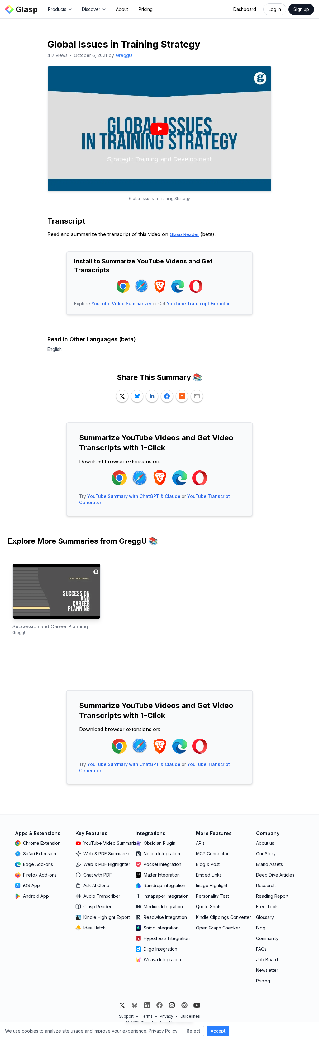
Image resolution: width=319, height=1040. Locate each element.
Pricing (146, 9)
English (54, 349)
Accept (218, 1030)
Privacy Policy (163, 1030)
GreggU (124, 55)
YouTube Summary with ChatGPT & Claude (133, 496)
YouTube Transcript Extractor (198, 303)
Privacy (166, 1016)
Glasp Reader (184, 234)
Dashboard (244, 9)
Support (126, 1016)
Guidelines (190, 1016)
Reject (193, 1030)
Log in (275, 9)
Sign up (301, 9)
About (122, 9)
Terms (147, 1016)
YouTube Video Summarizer (121, 303)
